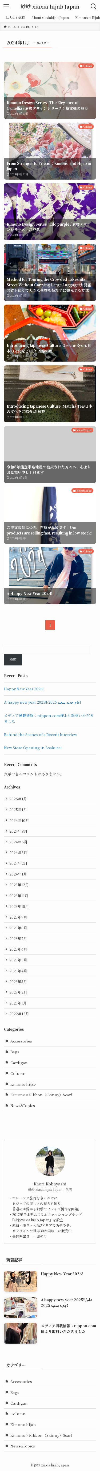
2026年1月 (18, 798)
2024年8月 (18, 831)
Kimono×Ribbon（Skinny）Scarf (41, 1094)
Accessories (21, 1041)
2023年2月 (18, 992)
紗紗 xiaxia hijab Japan (50, 6)
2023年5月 (18, 959)
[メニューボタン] (6, 6)
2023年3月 (18, 981)
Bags (14, 1051)
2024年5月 (18, 841)
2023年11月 (18, 895)
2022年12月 (19, 1013)
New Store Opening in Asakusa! (33, 747)
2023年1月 (18, 1003)
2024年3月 (18, 852)
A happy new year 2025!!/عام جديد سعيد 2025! (42, 702)
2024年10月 (19, 820)
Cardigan (19, 1062)
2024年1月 (18, 874)
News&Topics (22, 1105)
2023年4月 (18, 970)
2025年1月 (18, 809)
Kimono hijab (23, 1084)
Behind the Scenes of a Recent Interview (40, 734)
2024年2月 (18, 863)
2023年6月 (18, 949)
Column (18, 1073)
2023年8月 (18, 927)
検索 (13, 659)
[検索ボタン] (93, 6)
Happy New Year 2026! (23, 688)
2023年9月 (18, 917)
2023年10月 (19, 906)
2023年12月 (19, 884)
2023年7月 (18, 938)
